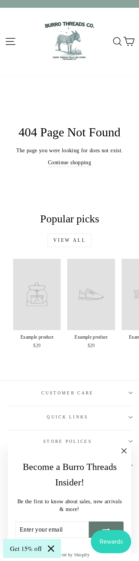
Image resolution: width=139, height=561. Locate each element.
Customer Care (67, 393)
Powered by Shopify (69, 555)
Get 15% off (26, 548)
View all (69, 240)
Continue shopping (69, 162)
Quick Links (67, 417)
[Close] (51, 549)
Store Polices (67, 441)
